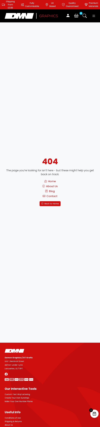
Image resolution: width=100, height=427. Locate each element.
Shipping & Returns (13, 421)
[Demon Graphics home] (31, 15)
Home (51, 181)
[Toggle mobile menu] (93, 15)
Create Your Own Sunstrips (17, 398)
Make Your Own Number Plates (19, 401)
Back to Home (51, 203)
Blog (51, 191)
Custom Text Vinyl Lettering (17, 394)
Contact (51, 196)
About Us (51, 186)
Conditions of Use (13, 418)
